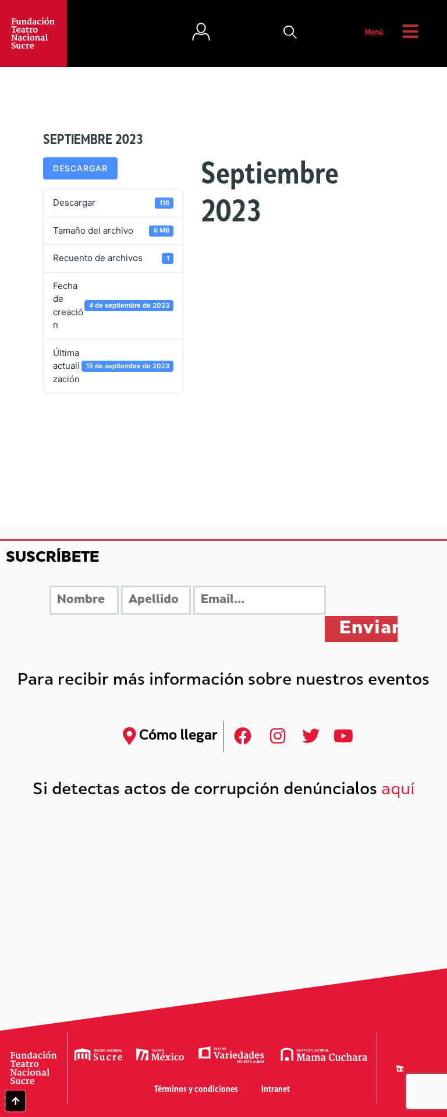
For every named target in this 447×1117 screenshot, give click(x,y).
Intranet (275, 1090)
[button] (290, 33)
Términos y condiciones (196, 1090)
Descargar (80, 168)
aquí (398, 790)
